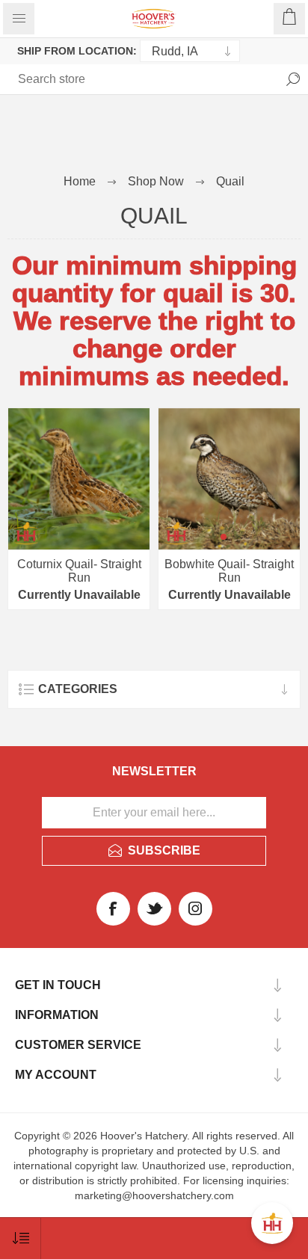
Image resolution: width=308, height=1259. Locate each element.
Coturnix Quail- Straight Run (79, 571)
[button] (224, 537)
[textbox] (70, 79)
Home (80, 181)
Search (293, 79)
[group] (229, 479)
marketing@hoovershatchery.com (154, 1195)
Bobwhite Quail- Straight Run (229, 571)
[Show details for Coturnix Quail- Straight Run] (79, 479)
